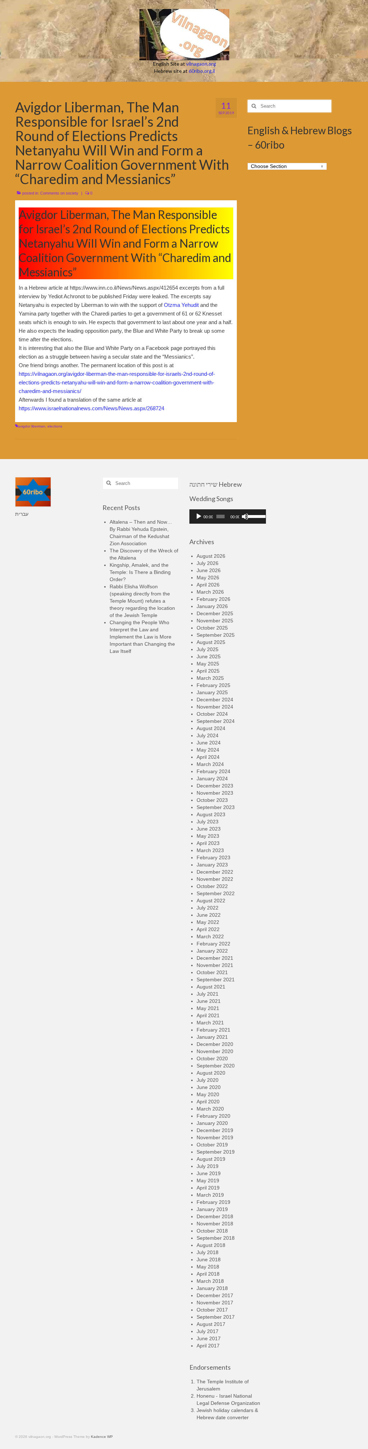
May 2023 (208, 836)
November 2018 (215, 1223)
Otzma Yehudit (182, 305)
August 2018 (211, 1245)
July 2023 (207, 821)
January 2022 (212, 951)
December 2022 (215, 872)
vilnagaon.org (201, 64)
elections (54, 426)
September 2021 (216, 979)
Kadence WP (102, 1437)
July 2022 (207, 908)
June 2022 (209, 915)
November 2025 (215, 620)
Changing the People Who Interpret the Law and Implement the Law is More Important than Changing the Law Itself (142, 637)
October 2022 (212, 886)
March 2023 (210, 850)
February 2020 (213, 1116)
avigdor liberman (31, 426)
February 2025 (213, 685)
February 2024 (213, 771)
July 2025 (207, 649)
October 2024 (212, 714)
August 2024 (211, 728)
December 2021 (215, 958)
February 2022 (213, 943)
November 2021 (215, 965)
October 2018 (212, 1231)
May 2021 (208, 1008)
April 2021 (208, 1015)
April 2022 (208, 929)
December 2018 (215, 1216)
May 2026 (208, 577)
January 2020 (212, 1123)
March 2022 (210, 936)
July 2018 (207, 1252)
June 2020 (209, 1087)
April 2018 (208, 1274)
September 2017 (216, 1317)
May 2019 (208, 1180)
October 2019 (212, 1144)
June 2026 (209, 570)
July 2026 (207, 563)
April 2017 (208, 1345)
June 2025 (209, 656)
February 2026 (213, 599)
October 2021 (212, 972)
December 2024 (215, 699)
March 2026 (210, 592)
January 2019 (212, 1209)
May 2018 (208, 1267)
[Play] (198, 516)
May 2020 (208, 1094)
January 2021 (212, 1037)
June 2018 (209, 1259)
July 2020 (207, 1080)
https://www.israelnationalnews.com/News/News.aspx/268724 (91, 408)
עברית (21, 514)
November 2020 (215, 1051)
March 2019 (210, 1195)
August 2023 (211, 814)
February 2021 (213, 1030)
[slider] (255, 515)
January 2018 (212, 1288)
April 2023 (208, 843)
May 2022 (208, 922)
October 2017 (212, 1310)
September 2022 (216, 893)
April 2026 (208, 585)
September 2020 (216, 1066)
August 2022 (211, 900)
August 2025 (211, 642)
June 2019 (209, 1173)
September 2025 (216, 635)
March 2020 (210, 1109)
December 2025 (215, 613)
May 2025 (208, 664)
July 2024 (207, 735)
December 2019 (215, 1130)
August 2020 (211, 1073)
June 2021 (209, 1001)
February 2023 (213, 857)
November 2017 (215, 1302)
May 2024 (208, 750)
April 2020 (208, 1101)
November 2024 (215, 707)
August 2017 (211, 1324)
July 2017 (207, 1331)
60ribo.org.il (202, 71)
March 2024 (210, 764)
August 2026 (211, 556)
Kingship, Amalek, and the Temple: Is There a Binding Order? (140, 572)
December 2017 (215, 1295)
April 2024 (208, 757)
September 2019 (216, 1152)
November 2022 (215, 879)
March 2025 (210, 678)
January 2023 (212, 865)
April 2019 (208, 1188)
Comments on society (59, 193)
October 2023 (212, 800)
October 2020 (212, 1058)
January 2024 (212, 778)
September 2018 (216, 1238)
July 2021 (207, 994)
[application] (227, 516)
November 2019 (215, 1137)
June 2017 (209, 1338)
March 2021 (210, 1022)
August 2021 (211, 987)
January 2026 (212, 606)
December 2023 (215, 786)
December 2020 (215, 1044)
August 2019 (211, 1159)
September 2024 (216, 721)
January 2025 (212, 692)
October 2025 (212, 628)
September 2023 (216, 807)
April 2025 (208, 671)
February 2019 (213, 1202)
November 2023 (215, 793)
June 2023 (209, 829)
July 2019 (207, 1166)
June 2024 (209, 742)
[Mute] (245, 516)
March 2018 (210, 1281)
